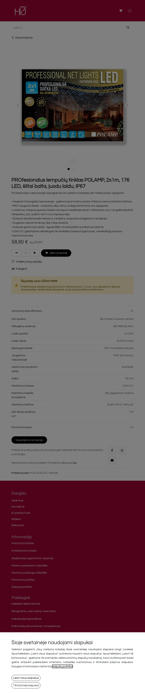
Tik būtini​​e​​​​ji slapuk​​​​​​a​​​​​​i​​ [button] (26, 685)
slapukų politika (62, 666)
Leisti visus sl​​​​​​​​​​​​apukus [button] (26, 677)
